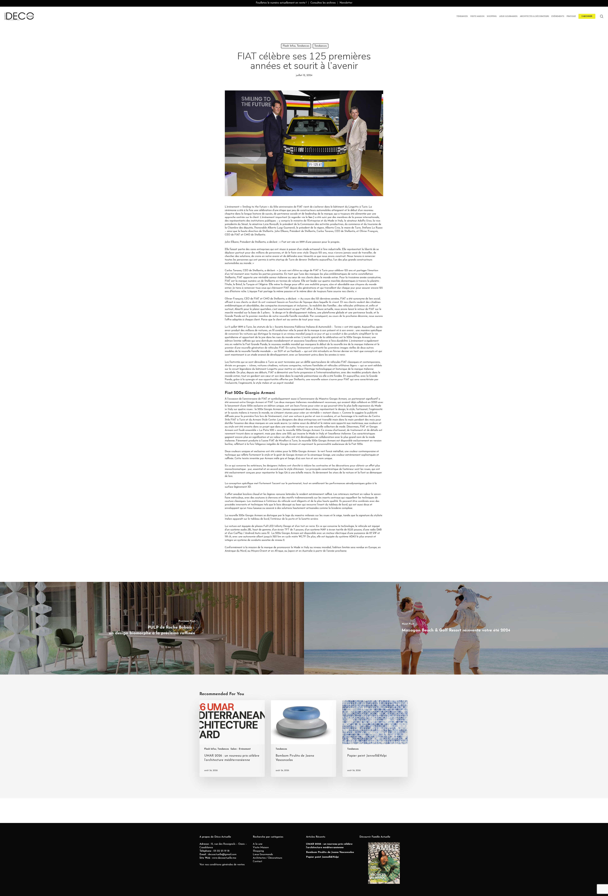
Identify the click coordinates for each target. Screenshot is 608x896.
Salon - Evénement (241, 749)
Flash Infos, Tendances (296, 46)
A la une (257, 844)
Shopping (258, 851)
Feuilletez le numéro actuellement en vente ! (281, 3)
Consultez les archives (323, 3)
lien (310, 217)
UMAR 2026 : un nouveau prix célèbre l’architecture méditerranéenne (329, 846)
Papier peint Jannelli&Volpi (322, 857)
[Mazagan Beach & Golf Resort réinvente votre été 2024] (456, 628)
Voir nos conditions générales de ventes (222, 864)
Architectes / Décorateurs (267, 858)
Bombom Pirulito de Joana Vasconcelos (330, 852)
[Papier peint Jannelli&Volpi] (375, 738)
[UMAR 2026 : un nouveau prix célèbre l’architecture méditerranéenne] (232, 738)
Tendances (320, 46)
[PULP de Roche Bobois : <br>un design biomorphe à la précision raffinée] (152, 628)
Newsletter (346, 3)
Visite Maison (261, 847)
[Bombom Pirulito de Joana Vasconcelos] (303, 738)
